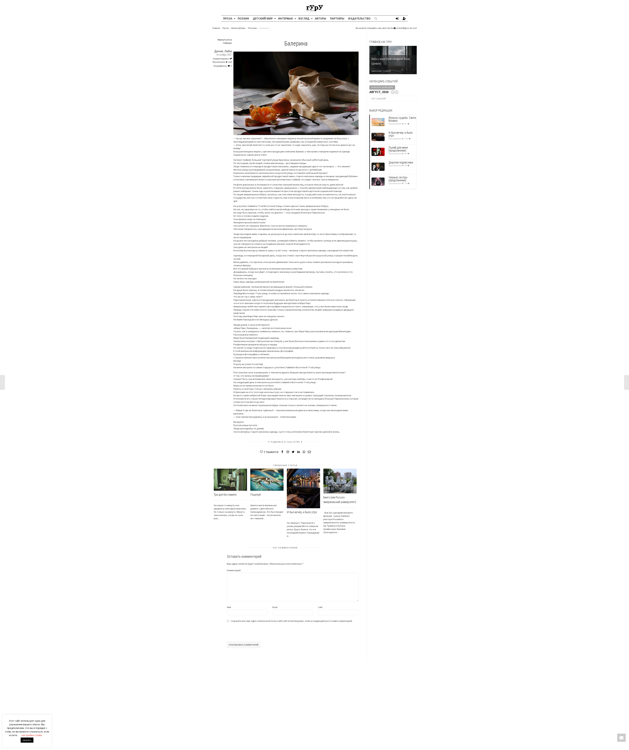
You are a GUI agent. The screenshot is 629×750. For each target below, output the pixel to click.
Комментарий (234, 570)
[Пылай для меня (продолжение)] (378, 151)
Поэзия (243, 18)
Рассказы (252, 28)
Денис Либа (223, 51)
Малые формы (238, 28)
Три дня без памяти (225, 494)
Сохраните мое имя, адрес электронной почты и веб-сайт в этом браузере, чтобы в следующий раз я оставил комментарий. (292, 621)
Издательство (359, 18)
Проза (228, 18)
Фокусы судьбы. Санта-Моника (403, 119)
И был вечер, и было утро (302, 512)
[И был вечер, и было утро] (378, 136)
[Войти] (397, 18)
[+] (230, 480)
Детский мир (263, 18)
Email (274, 607)
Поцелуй (255, 494)
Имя (229, 607)
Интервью (286, 18)
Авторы (320, 18)
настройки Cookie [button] (32, 735)
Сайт (320, 607)
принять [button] (27, 740)
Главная (216, 28)
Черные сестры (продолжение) (398, 179)
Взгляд (304, 18)
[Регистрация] (404, 18)
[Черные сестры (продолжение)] (378, 181)
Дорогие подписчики (401, 162)
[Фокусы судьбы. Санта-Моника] (378, 122)
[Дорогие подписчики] (378, 166)
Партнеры (337, 18)
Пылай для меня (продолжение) (398, 149)
